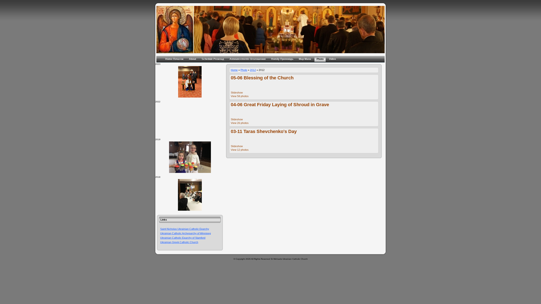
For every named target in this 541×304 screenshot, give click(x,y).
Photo (243, 70)
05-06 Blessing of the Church (262, 77)
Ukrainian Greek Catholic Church (179, 242)
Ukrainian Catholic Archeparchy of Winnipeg (185, 233)
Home (234, 70)
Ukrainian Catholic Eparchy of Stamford (182, 237)
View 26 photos (240, 123)
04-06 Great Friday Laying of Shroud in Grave (280, 104)
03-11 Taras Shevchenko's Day (264, 131)
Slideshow (237, 92)
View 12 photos (240, 149)
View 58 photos (240, 96)
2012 (253, 70)
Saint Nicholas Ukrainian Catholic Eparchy (184, 229)
